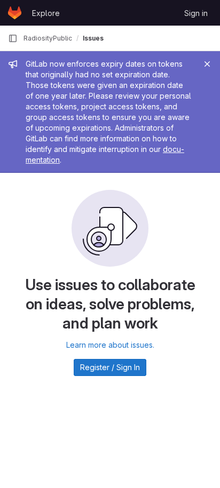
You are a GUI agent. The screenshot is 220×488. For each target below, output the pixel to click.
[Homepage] (14, 12)
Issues (93, 38)
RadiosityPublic (47, 38)
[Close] (207, 64)
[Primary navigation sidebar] (12, 38)
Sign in (196, 13)
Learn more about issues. (110, 344)
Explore (46, 13)
